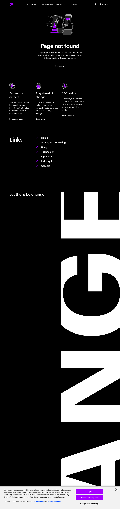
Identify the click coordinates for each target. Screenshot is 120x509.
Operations (47, 156)
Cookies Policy (38, 501)
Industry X (47, 161)
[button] (60, 66)
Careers (45, 165)
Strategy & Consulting (53, 142)
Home (44, 137)
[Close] (116, 489)
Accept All (89, 492)
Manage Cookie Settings (89, 503)
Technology (47, 151)
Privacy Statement (54, 501)
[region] (60, 497)
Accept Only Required (89, 498)
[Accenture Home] (11, 4)
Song (44, 147)
